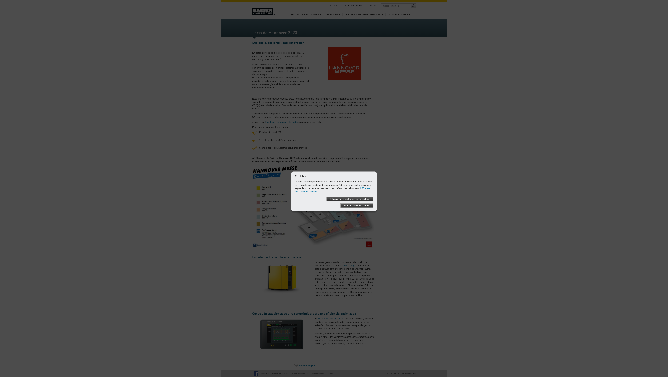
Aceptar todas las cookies (356, 205)
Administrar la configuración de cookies (349, 199)
